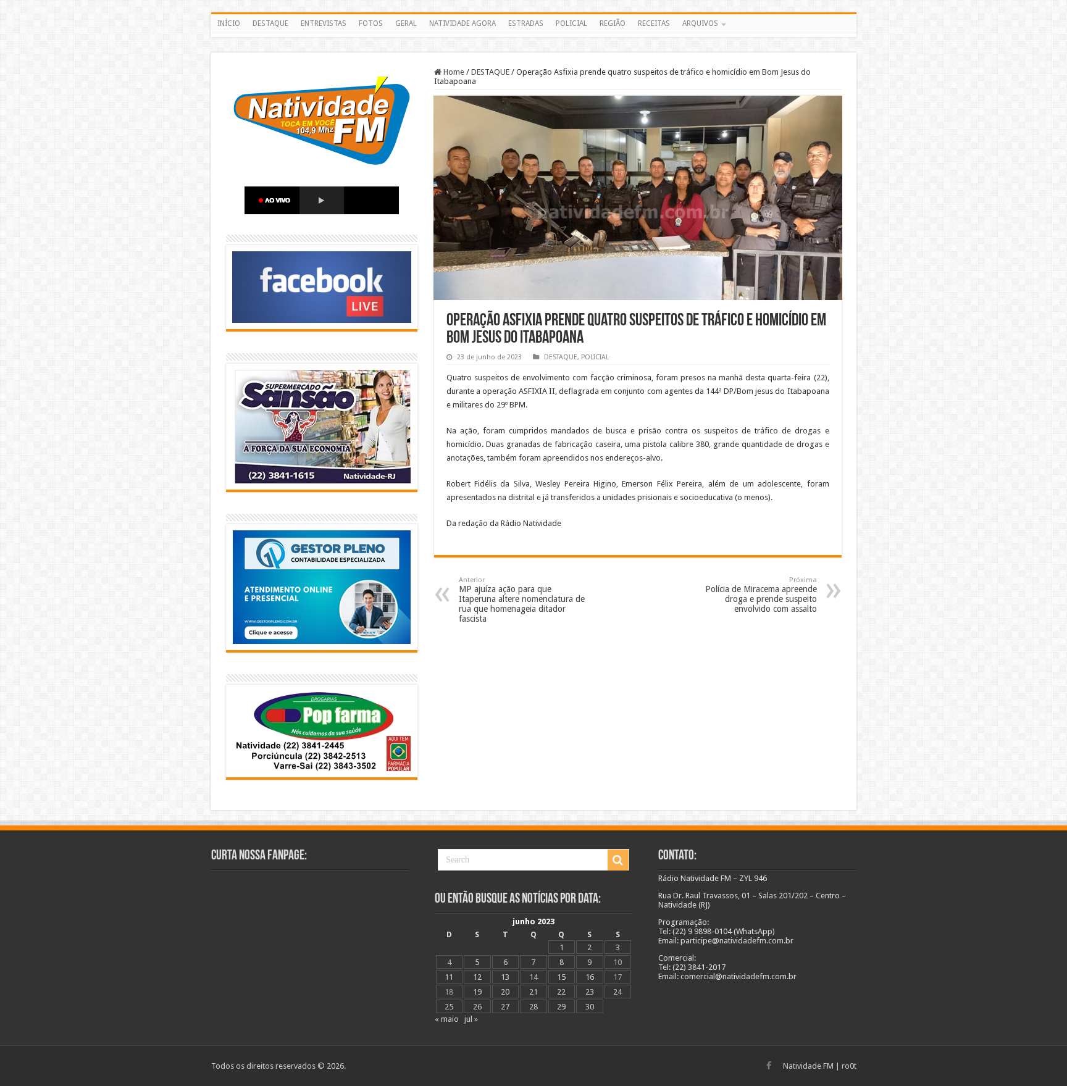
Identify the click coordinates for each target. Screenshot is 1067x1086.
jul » (471, 1019)
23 (589, 991)
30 (589, 1006)
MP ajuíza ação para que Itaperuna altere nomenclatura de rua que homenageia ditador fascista (522, 600)
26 (477, 1006)
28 (533, 1006)
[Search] (618, 860)
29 (561, 1006)
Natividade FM (808, 1066)
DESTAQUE (270, 23)
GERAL (406, 23)
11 (449, 977)
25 (449, 1006)
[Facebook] (768, 1065)
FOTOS (371, 23)
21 (533, 991)
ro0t (849, 1066)
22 (561, 991)
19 (477, 991)
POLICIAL (571, 23)
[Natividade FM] (533, 35)
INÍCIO (228, 23)
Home (452, 72)
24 (617, 991)
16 (589, 977)
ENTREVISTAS (323, 23)
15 (561, 977)
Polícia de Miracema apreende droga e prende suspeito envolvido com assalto (761, 595)
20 (505, 991)
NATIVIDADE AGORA (462, 23)
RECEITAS (654, 23)
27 (505, 1006)
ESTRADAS (525, 23)
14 (533, 977)
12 (477, 977)
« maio (447, 1019)
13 (505, 977)
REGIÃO (613, 23)
